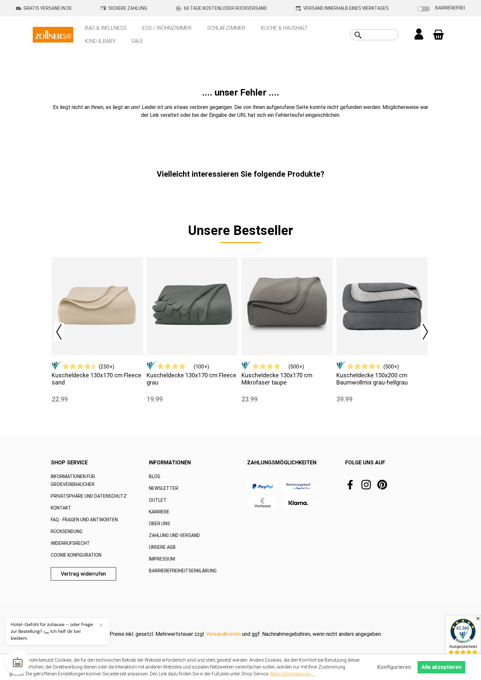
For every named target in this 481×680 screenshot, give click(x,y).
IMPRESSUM (162, 559)
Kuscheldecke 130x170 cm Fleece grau (191, 379)
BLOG (154, 476)
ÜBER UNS (159, 523)
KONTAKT (61, 507)
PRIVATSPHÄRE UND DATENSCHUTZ (89, 496)
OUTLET (158, 500)
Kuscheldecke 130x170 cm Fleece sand (96, 379)
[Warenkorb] (438, 34)
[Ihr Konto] (419, 34)
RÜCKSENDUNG (66, 531)
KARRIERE (159, 511)
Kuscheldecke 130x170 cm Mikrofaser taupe (276, 379)
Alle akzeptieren (441, 667)
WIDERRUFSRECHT (70, 543)
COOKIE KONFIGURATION (76, 555)
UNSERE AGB (162, 547)
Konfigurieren (394, 667)
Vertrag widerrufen (83, 574)
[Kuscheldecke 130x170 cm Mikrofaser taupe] (287, 306)
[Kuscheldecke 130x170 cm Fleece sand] (97, 306)
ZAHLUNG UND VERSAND (174, 535)
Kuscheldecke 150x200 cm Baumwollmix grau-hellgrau (372, 379)
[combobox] (381, 34)
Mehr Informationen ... (292, 673)
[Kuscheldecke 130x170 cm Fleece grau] (192, 306)
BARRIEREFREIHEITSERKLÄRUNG (183, 570)
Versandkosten (223, 634)
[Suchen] (357, 35)
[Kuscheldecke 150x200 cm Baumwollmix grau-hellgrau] (382, 306)
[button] (56, 330)
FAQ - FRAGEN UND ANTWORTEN (84, 519)
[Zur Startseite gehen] (53, 34)
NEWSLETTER (163, 488)
